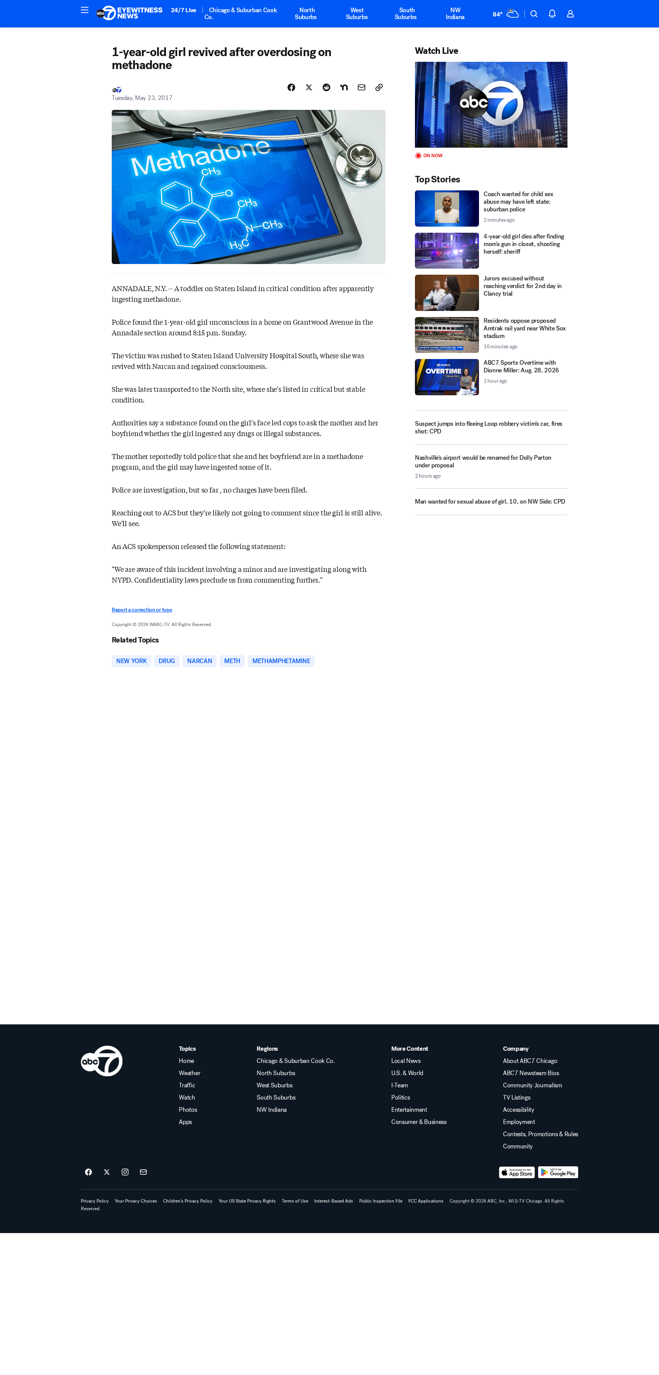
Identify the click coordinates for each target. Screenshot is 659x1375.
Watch (187, 1098)
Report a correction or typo (142, 609)
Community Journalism (532, 1085)
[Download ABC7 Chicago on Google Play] (558, 1172)
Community (518, 1146)
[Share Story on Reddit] (326, 87)
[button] (85, 10)
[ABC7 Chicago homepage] (129, 13)
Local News (406, 1061)
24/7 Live (183, 10)
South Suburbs (406, 13)
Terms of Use (295, 1201)
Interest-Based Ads (333, 1201)
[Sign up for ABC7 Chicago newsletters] (143, 1172)
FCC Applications (426, 1201)
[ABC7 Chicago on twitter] (106, 1172)
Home (186, 1061)
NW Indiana (455, 13)
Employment (519, 1122)
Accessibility (518, 1110)
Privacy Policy (95, 1201)
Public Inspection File (380, 1201)
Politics (400, 1098)
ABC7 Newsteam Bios (531, 1073)
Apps (185, 1122)
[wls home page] (101, 1061)
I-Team (399, 1085)
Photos (188, 1110)
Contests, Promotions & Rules (540, 1134)
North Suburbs (306, 13)
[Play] (491, 105)
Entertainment (409, 1110)
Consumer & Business (419, 1122)
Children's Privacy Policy (187, 1201)
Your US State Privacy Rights (247, 1201)
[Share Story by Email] (361, 87)
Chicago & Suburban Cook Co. (240, 13)
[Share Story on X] (308, 87)
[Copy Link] (379, 87)
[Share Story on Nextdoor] (344, 87)
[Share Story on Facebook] (291, 87)
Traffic (187, 1085)
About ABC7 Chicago (530, 1061)
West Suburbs (357, 13)
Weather (189, 1073)
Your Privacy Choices (136, 1201)
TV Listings (516, 1098)
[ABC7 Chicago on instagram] (125, 1172)
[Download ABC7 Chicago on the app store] (517, 1172)
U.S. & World (407, 1073)
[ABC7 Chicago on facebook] (88, 1172)
